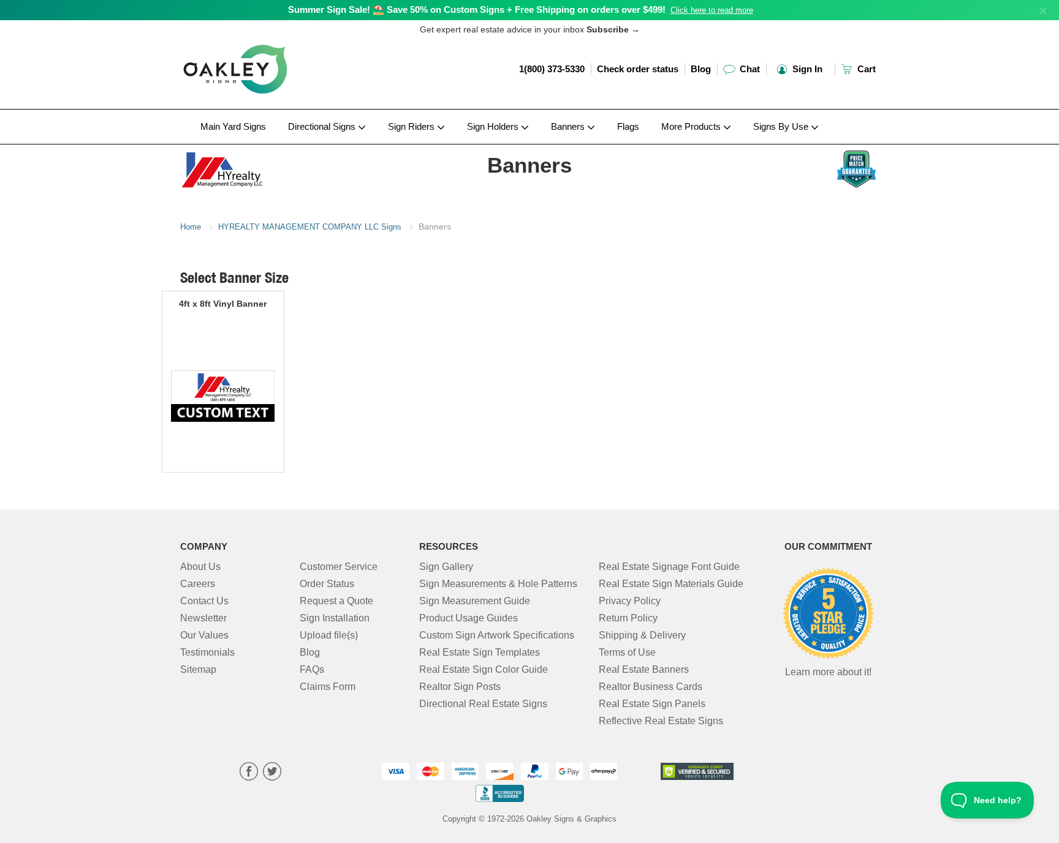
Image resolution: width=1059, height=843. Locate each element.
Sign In (806, 69)
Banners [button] (569, 126)
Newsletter (203, 618)
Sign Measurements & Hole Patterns (498, 584)
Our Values (204, 635)
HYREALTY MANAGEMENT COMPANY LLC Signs (309, 226)
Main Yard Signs (233, 126)
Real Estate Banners (644, 669)
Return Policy (628, 618)
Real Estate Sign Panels (652, 704)
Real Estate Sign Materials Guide (671, 584)
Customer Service (339, 566)
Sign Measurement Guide (474, 601)
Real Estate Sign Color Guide (483, 669)
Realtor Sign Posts (460, 686)
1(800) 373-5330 (552, 69)
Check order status (637, 69)
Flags (628, 126)
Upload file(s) (329, 635)
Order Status (327, 584)
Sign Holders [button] (494, 126)
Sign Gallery (446, 566)
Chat (748, 69)
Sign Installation (335, 618)
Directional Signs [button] (323, 126)
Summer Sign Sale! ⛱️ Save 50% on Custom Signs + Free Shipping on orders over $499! (477, 9)
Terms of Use (627, 652)
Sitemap (198, 669)
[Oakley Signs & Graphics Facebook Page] (248, 773)
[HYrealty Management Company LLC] (260, 167)
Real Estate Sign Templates (479, 652)
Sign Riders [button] (412, 126)
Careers (197, 584)
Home (190, 226)
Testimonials (207, 652)
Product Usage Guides (468, 618)
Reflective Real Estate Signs (661, 721)
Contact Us (204, 601)
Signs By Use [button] (782, 126)
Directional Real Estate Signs (483, 704)
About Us (200, 566)
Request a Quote (336, 601)
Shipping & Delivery (642, 635)
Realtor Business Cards (650, 686)
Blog (701, 69)
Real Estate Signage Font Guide (669, 566)
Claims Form (327, 686)
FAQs (312, 669)
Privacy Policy (630, 601)
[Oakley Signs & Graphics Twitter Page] (272, 773)
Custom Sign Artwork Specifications (496, 635)
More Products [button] (692, 126)
